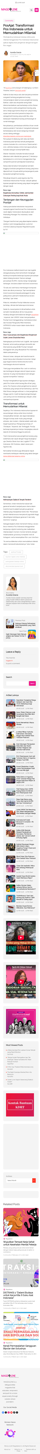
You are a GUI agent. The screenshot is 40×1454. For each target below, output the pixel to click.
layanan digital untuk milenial (15, 557)
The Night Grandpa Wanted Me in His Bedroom (19, 1073)
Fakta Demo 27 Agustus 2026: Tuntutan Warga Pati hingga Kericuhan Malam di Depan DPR (25, 779)
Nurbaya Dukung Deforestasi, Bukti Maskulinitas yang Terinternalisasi (25, 625)
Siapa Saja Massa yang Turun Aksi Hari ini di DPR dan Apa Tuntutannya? (24, 801)
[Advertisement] (20, 1147)
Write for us (18, 1449)
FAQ (25, 1451)
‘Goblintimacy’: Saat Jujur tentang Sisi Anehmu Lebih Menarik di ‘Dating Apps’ (25, 897)
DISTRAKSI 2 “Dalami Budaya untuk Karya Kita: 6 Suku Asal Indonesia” (18, 1295)
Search (9, 677)
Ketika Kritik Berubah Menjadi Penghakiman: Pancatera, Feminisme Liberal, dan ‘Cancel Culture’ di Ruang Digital (25, 834)
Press (18, 1451)
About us (7, 1449)
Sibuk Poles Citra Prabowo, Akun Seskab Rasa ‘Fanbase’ (26, 857)
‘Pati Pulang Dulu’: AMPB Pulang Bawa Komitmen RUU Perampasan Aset (24, 791)
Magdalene (9, 1239)
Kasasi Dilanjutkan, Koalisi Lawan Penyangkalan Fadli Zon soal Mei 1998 (25, 768)
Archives (9, 1176)
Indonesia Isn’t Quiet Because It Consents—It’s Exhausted (25, 822)
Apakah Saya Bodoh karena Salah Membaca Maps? (25, 877)
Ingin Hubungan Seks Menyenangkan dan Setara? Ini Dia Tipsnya (16, 636)
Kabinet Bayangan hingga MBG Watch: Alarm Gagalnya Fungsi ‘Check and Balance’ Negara (26, 847)
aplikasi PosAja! (16, 552)
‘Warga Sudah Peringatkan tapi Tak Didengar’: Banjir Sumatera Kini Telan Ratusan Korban (19, 1059)
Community (9, 21)
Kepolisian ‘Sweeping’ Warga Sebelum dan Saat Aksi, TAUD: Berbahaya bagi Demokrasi (26, 703)
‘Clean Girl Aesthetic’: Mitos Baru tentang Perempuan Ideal (25, 867)
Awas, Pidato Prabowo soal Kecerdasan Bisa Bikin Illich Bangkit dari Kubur (25, 714)
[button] (37, 10)
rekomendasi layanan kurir (14, 566)
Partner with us (31, 1449)
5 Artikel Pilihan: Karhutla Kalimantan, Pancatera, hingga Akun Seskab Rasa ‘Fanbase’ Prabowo (25, 734)
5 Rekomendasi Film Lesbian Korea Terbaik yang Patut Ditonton (21, 1051)
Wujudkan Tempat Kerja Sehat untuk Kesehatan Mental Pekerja (19, 1243)
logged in (9, 661)
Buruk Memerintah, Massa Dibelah (25, 723)
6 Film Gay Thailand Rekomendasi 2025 (20, 1067)
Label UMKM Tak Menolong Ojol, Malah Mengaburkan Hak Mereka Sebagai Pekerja (26, 811)
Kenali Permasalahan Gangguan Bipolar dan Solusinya (19, 1347)
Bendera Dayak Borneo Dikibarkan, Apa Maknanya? (25, 907)
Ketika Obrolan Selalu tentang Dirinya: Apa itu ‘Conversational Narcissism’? (26, 887)
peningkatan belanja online (15, 561)
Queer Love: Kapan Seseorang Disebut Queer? (20, 1081)
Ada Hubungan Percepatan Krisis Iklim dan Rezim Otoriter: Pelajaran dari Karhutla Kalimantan (25, 747)
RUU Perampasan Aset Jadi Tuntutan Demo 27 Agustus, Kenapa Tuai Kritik (26, 758)
